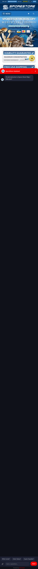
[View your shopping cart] (28, 13)
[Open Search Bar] (33, 13)
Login (34, 1)
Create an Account (12, 1)
